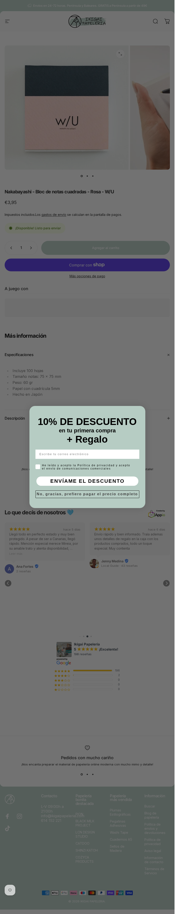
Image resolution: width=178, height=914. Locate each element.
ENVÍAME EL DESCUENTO (87, 481)
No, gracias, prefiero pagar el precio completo (87, 494)
